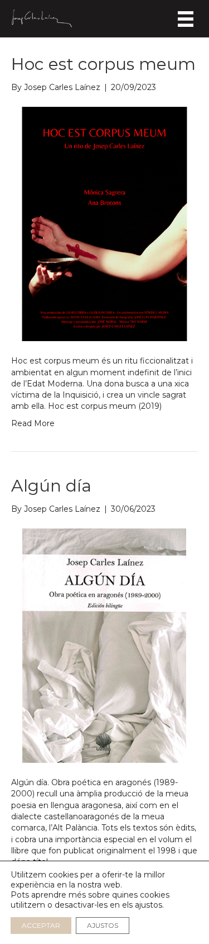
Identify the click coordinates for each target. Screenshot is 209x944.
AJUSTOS (102, 925)
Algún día (51, 485)
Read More (33, 423)
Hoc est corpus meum (103, 64)
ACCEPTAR (41, 925)
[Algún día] (104, 645)
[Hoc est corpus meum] (104, 224)
